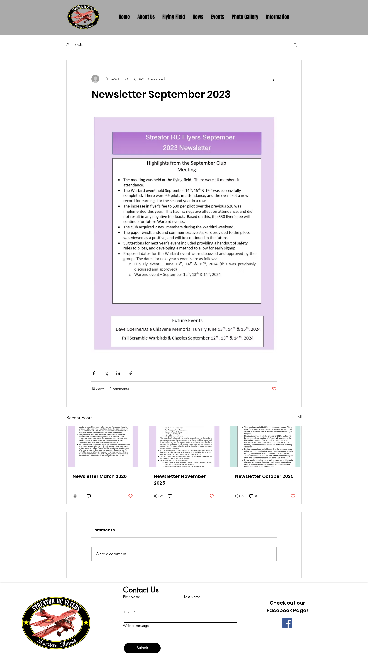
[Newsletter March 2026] (103, 446)
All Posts (74, 44)
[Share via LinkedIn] (118, 373)
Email (128, 612)
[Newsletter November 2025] (184, 446)
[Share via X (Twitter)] (106, 373)
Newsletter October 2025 (264, 476)
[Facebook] (287, 623)
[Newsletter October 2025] (265, 446)
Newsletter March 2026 (100, 476)
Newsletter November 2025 (180, 479)
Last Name (192, 597)
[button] (295, 45)
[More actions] (274, 79)
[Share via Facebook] (93, 373)
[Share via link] (130, 373)
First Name (131, 597)
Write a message (136, 625)
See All (296, 417)
